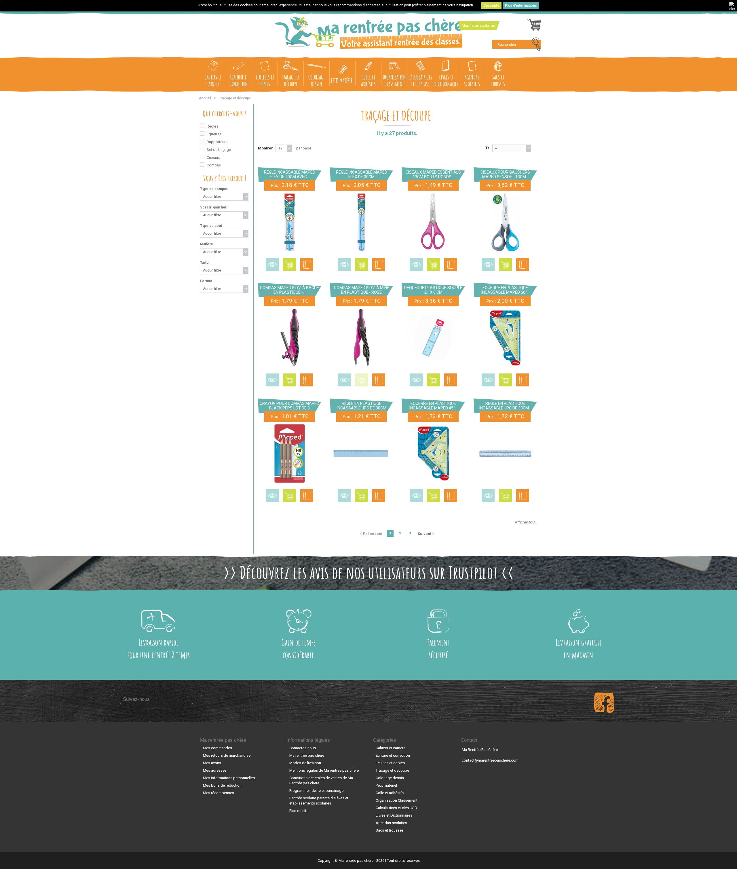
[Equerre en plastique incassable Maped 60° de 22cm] (505, 338)
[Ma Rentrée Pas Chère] (368, 33)
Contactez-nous (302, 748)
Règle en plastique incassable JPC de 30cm (361, 405)
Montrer (265, 148)
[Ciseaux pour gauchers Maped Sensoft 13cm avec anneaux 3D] (505, 222)
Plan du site (298, 811)
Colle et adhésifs (368, 80)
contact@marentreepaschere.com (490, 760)
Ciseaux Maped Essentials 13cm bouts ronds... (433, 174)
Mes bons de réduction (222, 785)
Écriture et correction (239, 80)
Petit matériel (342, 80)
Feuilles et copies (265, 80)
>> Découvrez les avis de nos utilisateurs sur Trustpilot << (368, 572)
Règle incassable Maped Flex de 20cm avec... (289, 174)
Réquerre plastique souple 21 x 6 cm (433, 290)
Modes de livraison (305, 763)
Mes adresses (215, 770)
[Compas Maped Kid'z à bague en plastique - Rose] (290, 338)
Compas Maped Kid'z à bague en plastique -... (289, 290)
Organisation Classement (394, 80)
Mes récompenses (218, 793)
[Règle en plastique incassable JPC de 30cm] (362, 453)
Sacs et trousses (498, 80)
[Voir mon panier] (534, 26)
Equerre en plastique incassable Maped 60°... (505, 290)
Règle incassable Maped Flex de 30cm (361, 174)
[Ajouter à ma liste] (306, 264)
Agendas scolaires (472, 80)
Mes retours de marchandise (226, 755)
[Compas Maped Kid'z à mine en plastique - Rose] (362, 338)
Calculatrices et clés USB (420, 80)
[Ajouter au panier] (289, 264)
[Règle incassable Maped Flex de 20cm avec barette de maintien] (290, 222)
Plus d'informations (521, 5)
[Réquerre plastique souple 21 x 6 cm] (433, 338)
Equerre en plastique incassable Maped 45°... (433, 405)
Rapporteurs (217, 142)
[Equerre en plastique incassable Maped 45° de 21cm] (433, 453)
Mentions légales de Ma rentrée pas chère (324, 770)
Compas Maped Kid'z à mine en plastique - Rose (361, 290)
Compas (214, 165)
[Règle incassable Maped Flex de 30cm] (362, 222)
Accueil (205, 98)
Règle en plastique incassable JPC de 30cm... (505, 405)
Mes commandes (217, 748)
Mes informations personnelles (229, 778)
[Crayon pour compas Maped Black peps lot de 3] (290, 453)
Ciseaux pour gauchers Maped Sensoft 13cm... (505, 174)
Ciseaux (213, 157)
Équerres (214, 134)
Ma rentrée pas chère (223, 740)
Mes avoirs (212, 763)
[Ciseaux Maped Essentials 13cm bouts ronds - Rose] (433, 222)
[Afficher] (272, 264)
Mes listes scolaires (478, 25)
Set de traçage (219, 149)
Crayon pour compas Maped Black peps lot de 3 (289, 405)
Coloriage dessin (316, 80)
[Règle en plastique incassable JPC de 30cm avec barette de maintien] (505, 453)
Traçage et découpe (290, 80)
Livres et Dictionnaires (446, 80)
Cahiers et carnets (213, 80)
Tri (488, 148)
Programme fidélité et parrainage (316, 790)
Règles (212, 126)
